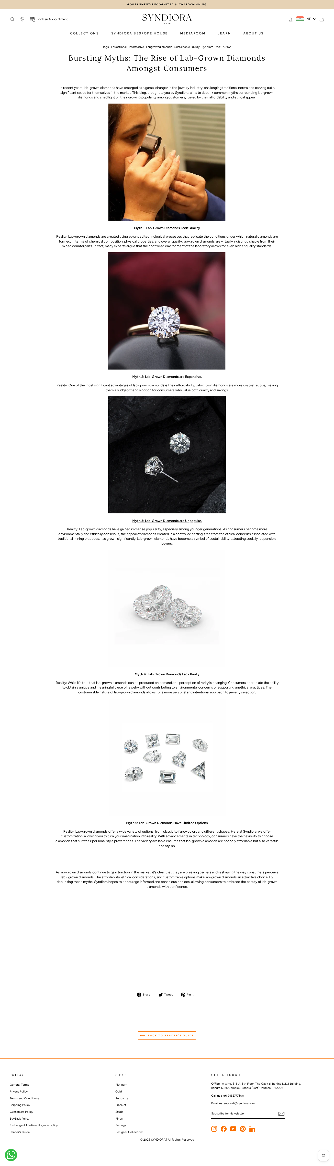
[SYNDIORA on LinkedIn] (252, 1129)
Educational (119, 47)
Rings (119, 1118)
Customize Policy (21, 1111)
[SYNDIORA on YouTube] (233, 1129)
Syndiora (207, 47)
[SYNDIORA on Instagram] (214, 1129)
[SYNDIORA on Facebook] (224, 1129)
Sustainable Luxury (187, 47)
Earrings (120, 1125)
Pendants (121, 1098)
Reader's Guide (20, 1132)
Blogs (105, 47)
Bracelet (120, 1105)
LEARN (224, 33)
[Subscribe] (281, 1114)
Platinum (121, 1084)
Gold (118, 1091)
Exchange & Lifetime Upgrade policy (34, 1125)
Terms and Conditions (24, 1098)
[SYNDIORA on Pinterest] (243, 1129)
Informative (136, 47)
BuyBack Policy (19, 1118)
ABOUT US (253, 33)
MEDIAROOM (192, 33)
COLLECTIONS (84, 33)
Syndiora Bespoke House (139, 33)
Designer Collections (129, 1132)
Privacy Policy (19, 1091)
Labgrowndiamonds (159, 47)
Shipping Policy (20, 1105)
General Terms (19, 1084)
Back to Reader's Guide (170, 1035)
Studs (119, 1111)
